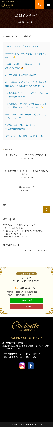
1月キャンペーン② (26, 187)
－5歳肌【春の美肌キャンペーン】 (15, 237)
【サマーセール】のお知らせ (13, 228)
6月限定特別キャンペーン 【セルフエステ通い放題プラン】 (26, 172)
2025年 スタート (33, 22)
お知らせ (27, 35)
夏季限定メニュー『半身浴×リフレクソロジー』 (20, 225)
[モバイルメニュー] (48, 4)
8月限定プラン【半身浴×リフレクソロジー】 (26, 155)
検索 (4, 205)
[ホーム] (15, 22)
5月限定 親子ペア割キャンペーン (14, 234)
